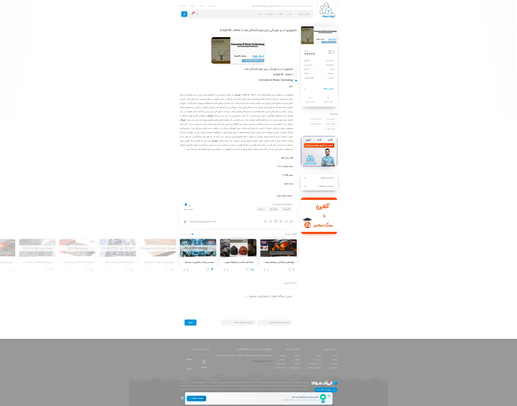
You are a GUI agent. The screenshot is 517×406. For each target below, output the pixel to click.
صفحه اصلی (211, 6)
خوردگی (297, 363)
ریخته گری (282, 359)
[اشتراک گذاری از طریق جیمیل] (274, 221)
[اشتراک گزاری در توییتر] (279, 221)
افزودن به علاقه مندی (324, 390)
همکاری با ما (333, 367)
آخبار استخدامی (280, 367)
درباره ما (192, 6)
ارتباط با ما (183, 6)
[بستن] (329, 396)
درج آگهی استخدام (314, 367)
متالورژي (297, 355)
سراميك (297, 359)
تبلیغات (201, 6)
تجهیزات (269, 14)
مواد (259, 14)
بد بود (260, 209)
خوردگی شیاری (330, 124)
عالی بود (287, 209)
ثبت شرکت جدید (315, 363)
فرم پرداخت (317, 359)
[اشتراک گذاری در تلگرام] (264, 221)
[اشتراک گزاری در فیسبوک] (289, 221)
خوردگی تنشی (330, 119)
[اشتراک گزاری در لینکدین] (284, 221)
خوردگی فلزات (330, 129)
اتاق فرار (189, 369)
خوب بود (273, 209)
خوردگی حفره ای (316, 119)
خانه (335, 355)
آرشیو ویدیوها (295, 367)
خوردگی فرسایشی (315, 124)
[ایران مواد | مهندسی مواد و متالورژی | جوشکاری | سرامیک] (327, 10)
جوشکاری (282, 355)
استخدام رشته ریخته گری (270, 6)
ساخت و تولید (281, 363)
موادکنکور (189, 359)
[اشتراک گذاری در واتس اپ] (269, 221)
